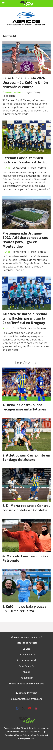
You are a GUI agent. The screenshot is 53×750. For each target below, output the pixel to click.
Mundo (6, 167)
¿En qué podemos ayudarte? (26, 636)
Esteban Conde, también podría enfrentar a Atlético (25, 160)
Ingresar (28, 677)
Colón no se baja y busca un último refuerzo (24, 608)
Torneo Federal (26, 654)
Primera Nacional (26, 660)
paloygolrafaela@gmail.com (26, 698)
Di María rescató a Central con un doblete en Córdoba (26, 507)
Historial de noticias (26, 642)
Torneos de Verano (13, 92)
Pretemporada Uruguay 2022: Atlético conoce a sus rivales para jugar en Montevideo (25, 239)
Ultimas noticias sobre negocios (26, 683)
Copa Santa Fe (26, 666)
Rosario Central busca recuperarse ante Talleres (24, 407)
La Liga (26, 648)
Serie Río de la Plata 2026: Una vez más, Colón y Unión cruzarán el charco (25, 82)
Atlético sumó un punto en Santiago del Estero (26, 457)
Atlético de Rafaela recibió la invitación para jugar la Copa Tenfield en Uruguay (24, 318)
